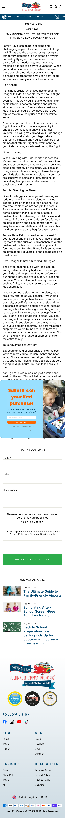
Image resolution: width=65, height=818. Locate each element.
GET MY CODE (21, 422)
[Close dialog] (63, 382)
